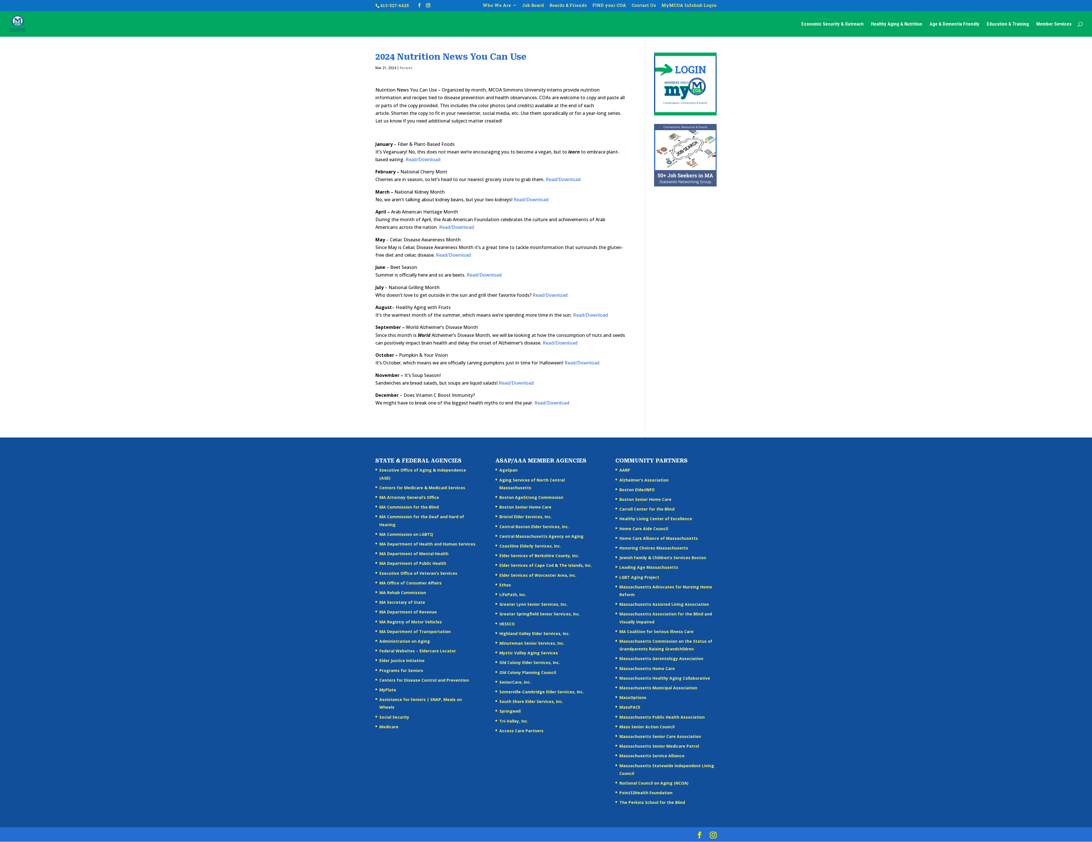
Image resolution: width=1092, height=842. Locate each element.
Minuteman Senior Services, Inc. (531, 643)
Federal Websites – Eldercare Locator (417, 651)
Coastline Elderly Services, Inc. (530, 546)
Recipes (406, 67)
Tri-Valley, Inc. (513, 721)
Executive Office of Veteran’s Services (418, 573)
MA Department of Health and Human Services (427, 544)
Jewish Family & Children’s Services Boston (662, 557)
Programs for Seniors (401, 670)
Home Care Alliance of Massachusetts (658, 538)
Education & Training (1008, 24)
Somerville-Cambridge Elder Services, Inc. (541, 691)
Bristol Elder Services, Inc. (525, 516)
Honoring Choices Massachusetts (653, 548)
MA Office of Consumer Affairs (410, 583)
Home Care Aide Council (643, 528)
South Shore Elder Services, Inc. (531, 701)
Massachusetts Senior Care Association (660, 736)
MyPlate (387, 689)
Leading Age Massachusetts (648, 567)
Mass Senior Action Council (647, 726)
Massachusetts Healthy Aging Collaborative (664, 678)
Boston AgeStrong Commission (531, 497)
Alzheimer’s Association (644, 480)
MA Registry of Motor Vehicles (410, 622)
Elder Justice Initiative (402, 660)
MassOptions (632, 697)
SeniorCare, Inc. (515, 682)
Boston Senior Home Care (525, 507)
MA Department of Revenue (408, 612)
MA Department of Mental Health (413, 553)
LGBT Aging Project (639, 577)
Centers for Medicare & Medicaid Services (422, 487)
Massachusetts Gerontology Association (661, 658)
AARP (624, 470)
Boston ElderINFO (637, 489)
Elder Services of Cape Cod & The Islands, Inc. (545, 565)
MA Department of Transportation (415, 631)
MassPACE (629, 707)
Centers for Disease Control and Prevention (424, 680)
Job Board (533, 5)
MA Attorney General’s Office (409, 497)
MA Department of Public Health (412, 563)
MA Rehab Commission (402, 592)
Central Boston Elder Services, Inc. (534, 526)
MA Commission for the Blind (409, 507)
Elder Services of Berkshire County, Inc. (539, 555)
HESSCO (507, 624)
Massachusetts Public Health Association (662, 717)
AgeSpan (508, 470)
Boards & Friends (568, 5)
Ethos (505, 585)
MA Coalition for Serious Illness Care (656, 631)
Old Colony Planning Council (527, 672)
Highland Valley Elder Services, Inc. (534, 633)
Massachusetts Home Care (647, 668)
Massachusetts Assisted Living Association (664, 604)
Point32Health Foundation (646, 792)
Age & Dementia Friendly (954, 24)
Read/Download (423, 159)
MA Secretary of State (402, 602)
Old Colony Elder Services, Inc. (529, 662)
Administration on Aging (404, 641)
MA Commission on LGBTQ (406, 534)
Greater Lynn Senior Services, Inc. (533, 604)
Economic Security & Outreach (832, 24)
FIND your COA (609, 5)
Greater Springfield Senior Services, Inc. (539, 614)
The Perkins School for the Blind (652, 802)
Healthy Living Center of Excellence (655, 518)
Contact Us (644, 5)
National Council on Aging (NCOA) (653, 783)
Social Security (394, 717)
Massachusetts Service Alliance (651, 755)
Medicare (388, 726)
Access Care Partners (521, 730)
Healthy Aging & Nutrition (896, 24)
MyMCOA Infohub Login (689, 5)
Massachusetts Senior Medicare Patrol (659, 746)
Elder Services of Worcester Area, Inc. (537, 575)
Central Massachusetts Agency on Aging (541, 536)
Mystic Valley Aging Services (528, 653)
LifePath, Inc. (512, 594)
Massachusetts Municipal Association (658, 687)
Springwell (510, 711)
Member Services (1054, 24)
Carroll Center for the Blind (647, 509)
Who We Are (497, 5)
